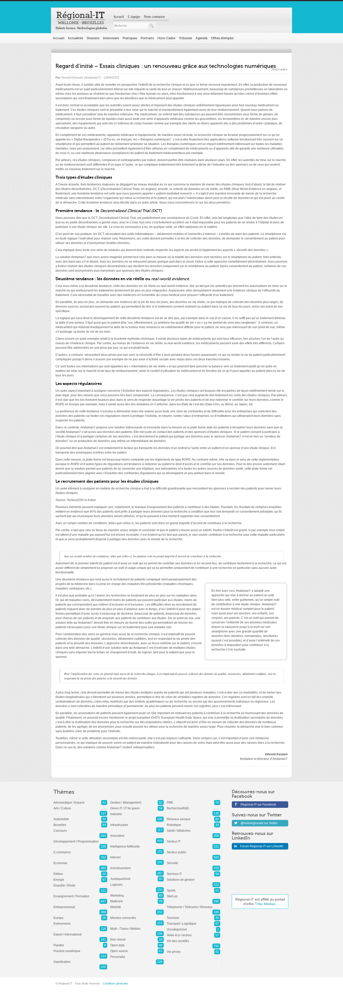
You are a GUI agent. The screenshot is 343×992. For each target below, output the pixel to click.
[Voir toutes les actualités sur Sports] (193, 888)
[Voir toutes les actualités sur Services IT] (193, 871)
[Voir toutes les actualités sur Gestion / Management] (137, 800)
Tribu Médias (265, 904)
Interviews (111, 38)
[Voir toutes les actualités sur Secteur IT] (193, 839)
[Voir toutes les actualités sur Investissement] (137, 865)
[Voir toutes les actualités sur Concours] (80, 828)
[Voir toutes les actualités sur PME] (193, 800)
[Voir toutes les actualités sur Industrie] (137, 811)
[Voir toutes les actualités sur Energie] (80, 877)
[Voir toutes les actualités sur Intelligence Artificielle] (137, 844)
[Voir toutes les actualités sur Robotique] (193, 822)
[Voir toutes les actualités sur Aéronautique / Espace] (80, 800)
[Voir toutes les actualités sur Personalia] (137, 954)
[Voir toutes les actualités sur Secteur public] (193, 850)
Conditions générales (115, 983)
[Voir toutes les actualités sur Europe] (80, 915)
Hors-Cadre (166, 38)
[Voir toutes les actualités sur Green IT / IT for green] (137, 806)
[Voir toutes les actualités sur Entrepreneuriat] (80, 904)
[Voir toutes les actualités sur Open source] (137, 948)
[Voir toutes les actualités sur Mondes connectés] (137, 915)
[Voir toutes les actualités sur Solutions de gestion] (193, 877)
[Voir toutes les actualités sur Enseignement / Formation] (80, 894)
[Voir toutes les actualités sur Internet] (137, 855)
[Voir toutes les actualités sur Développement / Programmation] (80, 839)
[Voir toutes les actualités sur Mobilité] (137, 904)
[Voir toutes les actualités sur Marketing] (137, 893)
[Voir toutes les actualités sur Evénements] (80, 921)
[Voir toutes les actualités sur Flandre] (80, 943)
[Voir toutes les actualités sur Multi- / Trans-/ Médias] (137, 926)
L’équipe (134, 16)
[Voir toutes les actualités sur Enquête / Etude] (80, 883)
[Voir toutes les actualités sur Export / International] (80, 932)
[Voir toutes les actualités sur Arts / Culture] (80, 806)
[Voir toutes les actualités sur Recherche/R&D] (193, 806)
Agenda (201, 38)
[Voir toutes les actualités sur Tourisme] (193, 915)
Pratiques (130, 38)
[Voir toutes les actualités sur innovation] (137, 833)
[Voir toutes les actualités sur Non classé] (137, 937)
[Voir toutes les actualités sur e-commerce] (80, 850)
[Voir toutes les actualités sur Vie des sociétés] (193, 938)
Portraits (147, 38)
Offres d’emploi (222, 38)
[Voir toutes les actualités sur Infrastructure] (137, 822)
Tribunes (185, 38)
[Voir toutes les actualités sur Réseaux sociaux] (193, 816)
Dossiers (93, 38)
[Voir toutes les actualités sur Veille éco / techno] (193, 932)
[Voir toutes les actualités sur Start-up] (193, 894)
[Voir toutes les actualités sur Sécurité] (193, 860)
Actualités (75, 38)
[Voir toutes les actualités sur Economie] (80, 860)
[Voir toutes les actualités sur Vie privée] (193, 949)
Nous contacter (154, 16)
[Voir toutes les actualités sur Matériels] (137, 899)
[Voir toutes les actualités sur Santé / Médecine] (193, 828)
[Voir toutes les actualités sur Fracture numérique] (80, 948)
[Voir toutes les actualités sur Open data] (137, 943)
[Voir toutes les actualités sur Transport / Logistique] (193, 921)
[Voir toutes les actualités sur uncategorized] (193, 927)
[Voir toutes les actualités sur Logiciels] (137, 882)
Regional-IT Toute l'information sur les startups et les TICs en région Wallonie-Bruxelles (81, 20)
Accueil (118, 16)
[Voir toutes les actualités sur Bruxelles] (80, 822)
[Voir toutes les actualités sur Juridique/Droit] (137, 876)
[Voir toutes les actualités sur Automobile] (80, 816)
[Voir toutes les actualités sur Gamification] (80, 959)
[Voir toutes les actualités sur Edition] (80, 871)
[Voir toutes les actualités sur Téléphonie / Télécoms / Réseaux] (193, 904)
